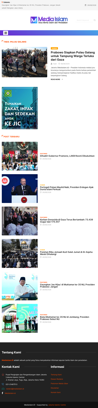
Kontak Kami (55, 392)
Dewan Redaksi (57, 379)
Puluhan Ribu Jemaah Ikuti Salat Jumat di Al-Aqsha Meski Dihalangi (66, 253)
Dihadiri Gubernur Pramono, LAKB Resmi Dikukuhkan (67, 156)
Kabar (54, 48)
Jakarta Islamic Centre (57, 405)
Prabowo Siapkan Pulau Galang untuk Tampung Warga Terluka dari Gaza (73, 56)
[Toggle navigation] (5, 33)
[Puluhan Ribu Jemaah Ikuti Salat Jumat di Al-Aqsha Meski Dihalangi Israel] (20, 253)
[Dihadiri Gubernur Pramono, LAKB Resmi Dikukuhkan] (20, 156)
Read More (55, 79)
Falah (55, 64)
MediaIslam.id (10, 393)
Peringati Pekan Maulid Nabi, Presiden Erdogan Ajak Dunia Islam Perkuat (66, 188)
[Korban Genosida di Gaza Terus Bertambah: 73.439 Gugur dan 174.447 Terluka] (20, 221)
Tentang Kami (56, 375)
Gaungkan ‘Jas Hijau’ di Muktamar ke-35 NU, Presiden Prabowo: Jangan (67, 285)
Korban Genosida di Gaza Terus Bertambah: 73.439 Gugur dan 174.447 (66, 220)
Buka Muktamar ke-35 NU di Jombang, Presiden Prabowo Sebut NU (64, 318)
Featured (43, 153)
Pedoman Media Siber (59, 383)
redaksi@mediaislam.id (15, 389)
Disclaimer (55, 388)
